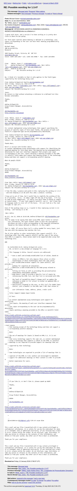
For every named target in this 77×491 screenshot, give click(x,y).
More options (40, 11)
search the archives (34, 482)
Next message (26, 13)
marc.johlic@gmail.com (54, 25)
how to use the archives (19, 482)
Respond (32, 11)
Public (24, 3)
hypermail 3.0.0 (30, 486)
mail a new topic (39, 478)
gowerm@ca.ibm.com (11, 55)
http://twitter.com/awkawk (14, 113)
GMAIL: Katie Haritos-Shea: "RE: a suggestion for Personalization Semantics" (47, 470)
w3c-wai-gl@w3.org (34, 3)
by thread (40, 480)
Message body (23, 11)
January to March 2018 (50, 3)
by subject (48, 480)
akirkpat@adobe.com (28, 25)
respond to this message (25, 478)
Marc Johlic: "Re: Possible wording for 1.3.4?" (33, 468)
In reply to (49, 13)
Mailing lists (17, 3)
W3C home (7, 3)
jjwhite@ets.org (25, 23)
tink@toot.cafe (24, 420)
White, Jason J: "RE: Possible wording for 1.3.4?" (31, 473)
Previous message (38, 13)
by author (55, 480)
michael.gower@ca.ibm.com (30, 18)
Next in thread (57, 13)
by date (33, 480)
